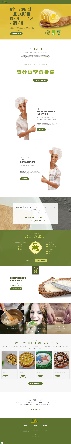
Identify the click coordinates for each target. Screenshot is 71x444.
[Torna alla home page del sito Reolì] (5, 2)
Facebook (45, 426)
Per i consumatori (43, 64)
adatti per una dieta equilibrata (32, 57)
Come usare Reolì (35, 427)
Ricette (51, 1)
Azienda (56, 1)
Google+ (46, 430)
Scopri (41, 129)
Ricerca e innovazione (25, 427)
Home (24, 1)
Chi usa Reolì (35, 429)
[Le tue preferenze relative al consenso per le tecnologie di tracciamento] (2, 443)
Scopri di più (16, 34)
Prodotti (28, 1)
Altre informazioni (27, 80)
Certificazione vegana (29, 260)
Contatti (61, 1)
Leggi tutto (35, 409)
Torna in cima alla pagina (35, 436)
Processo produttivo (25, 429)
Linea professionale (45, 1)
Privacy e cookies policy (25, 431)
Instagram (46, 429)
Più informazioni (39, 220)
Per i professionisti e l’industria (30, 64)
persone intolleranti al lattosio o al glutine (35, 58)
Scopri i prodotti (40, 80)
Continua (48, 129)
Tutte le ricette (35, 383)
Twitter (46, 427)
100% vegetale (29, 220)
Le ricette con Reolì (35, 430)
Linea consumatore (36, 1)
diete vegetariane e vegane (43, 57)
